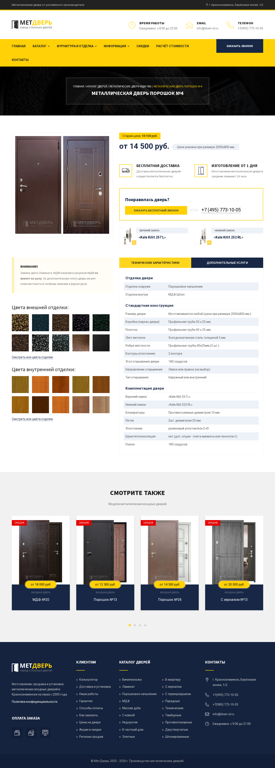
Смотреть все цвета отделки (32, 357)
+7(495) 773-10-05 (250, 28)
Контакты (20, 60)
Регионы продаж (91, 736)
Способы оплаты (91, 708)
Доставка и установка (95, 686)
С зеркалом (173, 686)
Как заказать (88, 715)
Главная (19, 46)
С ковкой (128, 715)
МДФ (126, 701)
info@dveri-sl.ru (207, 28)
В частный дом (132, 729)
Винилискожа (132, 679)
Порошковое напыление (139, 694)
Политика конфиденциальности (34, 701)
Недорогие (130, 722)
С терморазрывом (178, 694)
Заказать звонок (239, 46)
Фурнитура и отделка (75, 46)
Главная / (79, 86)
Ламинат (128, 686)
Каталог (39, 46)
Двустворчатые (176, 729)
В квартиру (173, 679)
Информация (115, 46)
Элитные (128, 736)
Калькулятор (88, 679)
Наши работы (88, 694)
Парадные (172, 701)
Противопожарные (178, 722)
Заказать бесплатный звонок (156, 210)
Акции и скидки (90, 729)
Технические (174, 708)
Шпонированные (177, 736)
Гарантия (85, 701)
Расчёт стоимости (172, 46)
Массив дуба (131, 708)
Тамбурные (173, 715)
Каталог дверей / (98, 86)
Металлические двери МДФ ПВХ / (132, 86)
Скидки (142, 46)
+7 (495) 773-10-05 (221, 209)
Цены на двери (90, 722)
